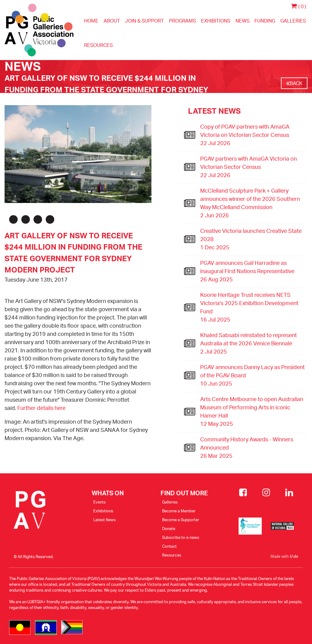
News (243, 21)
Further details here (41, 407)
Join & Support (144, 21)
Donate (168, 528)
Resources (98, 45)
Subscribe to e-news (180, 537)
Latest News (104, 519)
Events (99, 502)
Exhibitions (215, 21)
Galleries (293, 21)
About (112, 21)
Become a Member (179, 510)
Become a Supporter (180, 519)
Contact (169, 546)
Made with (284, 556)
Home (91, 21)
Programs (182, 21)
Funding (264, 21)
